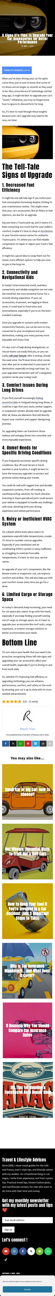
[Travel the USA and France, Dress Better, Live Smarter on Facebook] (23, 1251)
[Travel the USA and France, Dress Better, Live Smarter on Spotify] (39, 1251)
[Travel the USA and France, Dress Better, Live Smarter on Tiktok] (6, 1260)
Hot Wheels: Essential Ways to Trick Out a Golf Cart (27, 851)
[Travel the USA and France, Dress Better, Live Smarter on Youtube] (6, 1251)
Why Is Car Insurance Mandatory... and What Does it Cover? (27, 970)
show (26, 70)
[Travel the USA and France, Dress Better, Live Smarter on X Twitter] (31, 1251)
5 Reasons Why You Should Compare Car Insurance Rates (27, 1030)
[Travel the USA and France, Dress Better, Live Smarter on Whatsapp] (48, 1251)
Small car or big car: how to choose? (27, 792)
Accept (27, 1289)
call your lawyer (18, 355)
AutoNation (46, 231)
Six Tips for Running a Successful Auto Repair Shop (28, 1090)
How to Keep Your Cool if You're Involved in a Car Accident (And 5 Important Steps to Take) (27, 911)
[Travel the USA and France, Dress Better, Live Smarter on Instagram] (14, 1251)
